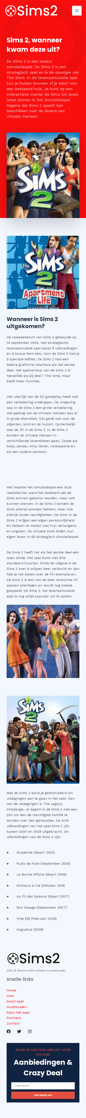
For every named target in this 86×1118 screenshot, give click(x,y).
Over (10, 996)
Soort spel (15, 1001)
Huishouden (17, 1007)
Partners (14, 1018)
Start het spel (18, 1013)
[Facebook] (9, 1031)
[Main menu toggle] (77, 10)
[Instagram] (30, 1031)
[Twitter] (19, 1031)
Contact (13, 1023)
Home (11, 990)
